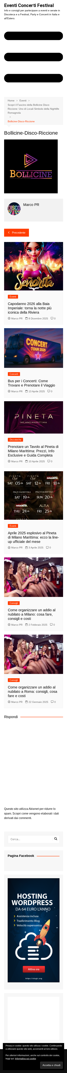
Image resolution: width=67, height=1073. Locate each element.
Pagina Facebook (21, 856)
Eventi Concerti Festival (29, 5)
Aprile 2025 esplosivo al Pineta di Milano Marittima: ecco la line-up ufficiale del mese (33, 537)
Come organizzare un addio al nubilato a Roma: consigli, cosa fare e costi (32, 691)
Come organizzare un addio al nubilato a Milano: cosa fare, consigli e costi (31, 614)
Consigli (14, 603)
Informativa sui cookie (25, 1058)
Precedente (18, 232)
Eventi (13, 296)
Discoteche (15, 439)
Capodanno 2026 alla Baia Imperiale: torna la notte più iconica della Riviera (29, 308)
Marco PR (17, 318)
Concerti (14, 374)
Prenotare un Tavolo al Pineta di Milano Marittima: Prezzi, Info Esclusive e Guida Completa (33, 451)
